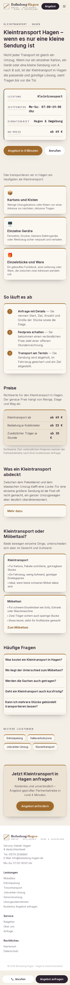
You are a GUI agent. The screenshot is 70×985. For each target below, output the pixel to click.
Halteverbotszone (41, 738)
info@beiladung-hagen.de (27, 858)
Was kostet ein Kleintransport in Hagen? (33, 659)
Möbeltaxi (9, 878)
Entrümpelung (15, 738)
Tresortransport (13, 887)
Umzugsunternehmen (16, 901)
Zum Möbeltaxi (17, 627)
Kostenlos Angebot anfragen (21, 906)
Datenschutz (11, 951)
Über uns (9, 926)
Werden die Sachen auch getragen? (30, 681)
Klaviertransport (45, 746)
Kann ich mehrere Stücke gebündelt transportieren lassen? (30, 704)
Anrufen (55, 150)
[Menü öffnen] (64, 6)
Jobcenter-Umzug (17, 746)
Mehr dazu (14, 511)
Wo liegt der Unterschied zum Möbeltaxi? (34, 670)
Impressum (10, 946)
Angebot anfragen (51, 979)
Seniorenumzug (13, 897)
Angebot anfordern (35, 806)
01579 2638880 (18, 854)
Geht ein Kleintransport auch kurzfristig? (34, 691)
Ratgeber (9, 921)
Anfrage (8, 931)
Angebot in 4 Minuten (23, 150)
